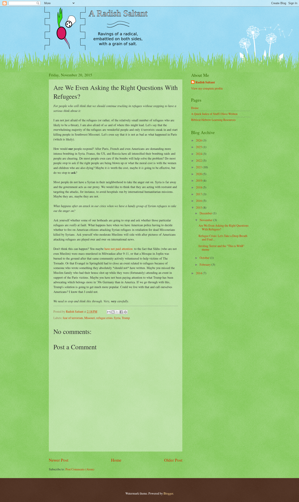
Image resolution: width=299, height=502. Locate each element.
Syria (117, 318)
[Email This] (109, 312)
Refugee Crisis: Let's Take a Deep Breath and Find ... (223, 238)
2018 (199, 187)
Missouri (89, 318)
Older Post (173, 460)
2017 (199, 194)
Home (116, 460)
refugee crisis (104, 318)
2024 (199, 154)
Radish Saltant (205, 82)
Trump (126, 318)
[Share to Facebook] (121, 312)
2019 (199, 180)
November (206, 220)
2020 (199, 174)
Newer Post (58, 460)
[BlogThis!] (113, 312)
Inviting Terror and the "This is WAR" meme (221, 248)
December (206, 213)
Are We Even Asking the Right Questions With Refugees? (223, 227)
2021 (199, 167)
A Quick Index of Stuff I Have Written (214, 114)
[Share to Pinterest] (125, 312)
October (205, 258)
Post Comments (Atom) (79, 469)
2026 (199, 140)
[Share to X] (117, 312)
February (205, 264)
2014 (199, 273)
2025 (199, 147)
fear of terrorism (73, 318)
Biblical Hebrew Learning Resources (213, 120)
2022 (199, 160)
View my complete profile (207, 88)
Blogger (168, 493)
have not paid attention (118, 249)
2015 (199, 207)
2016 (199, 201)
